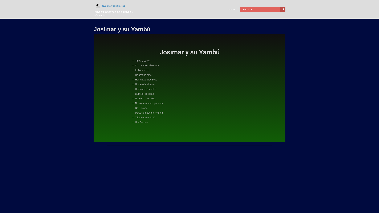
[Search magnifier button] (282, 9)
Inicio (231, 9)
